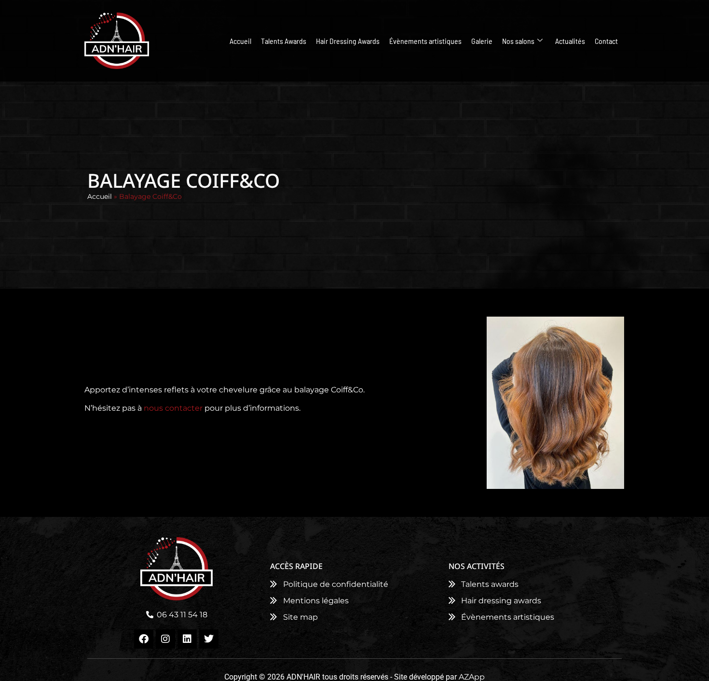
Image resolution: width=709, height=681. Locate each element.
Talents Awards (283, 40)
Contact (606, 40)
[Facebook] (143, 639)
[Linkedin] (187, 639)
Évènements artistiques (425, 40)
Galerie (481, 40)
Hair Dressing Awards (348, 40)
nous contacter (173, 408)
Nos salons (518, 40)
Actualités (570, 40)
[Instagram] (165, 639)
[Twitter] (208, 639)
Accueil (240, 40)
